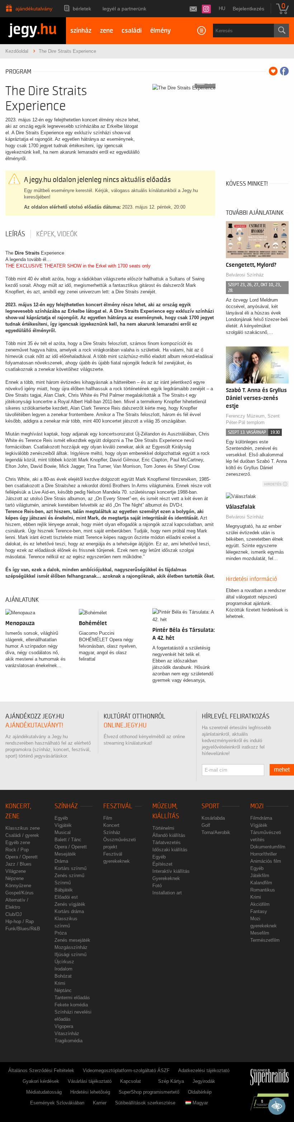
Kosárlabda (213, 818)
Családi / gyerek (22, 835)
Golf (205, 825)
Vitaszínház (66, 1033)
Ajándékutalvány (33, 8)
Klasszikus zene (22, 828)
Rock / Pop (17, 849)
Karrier (99, 1102)
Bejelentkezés (248, 8)
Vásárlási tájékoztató (90, 1081)
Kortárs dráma (69, 911)
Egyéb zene (17, 842)
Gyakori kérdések (41, 1081)
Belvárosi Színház (245, 517)
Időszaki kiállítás (170, 849)
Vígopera (63, 1026)
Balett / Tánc (67, 839)
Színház (66, 806)
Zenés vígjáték (69, 904)
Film (107, 818)
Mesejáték (65, 854)
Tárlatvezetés (166, 842)
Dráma (61, 861)
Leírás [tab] (15, 234)
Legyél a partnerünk (124, 8)
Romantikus (262, 890)
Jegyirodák (204, 1081)
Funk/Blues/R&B (22, 928)
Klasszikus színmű (65, 922)
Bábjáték (63, 890)
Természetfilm (265, 940)
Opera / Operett (21, 857)
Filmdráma (261, 818)
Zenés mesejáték (72, 940)
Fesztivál (117, 806)
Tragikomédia (68, 1040)
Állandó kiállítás (168, 835)
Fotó (157, 885)
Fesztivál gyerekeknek (116, 857)
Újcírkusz (64, 961)
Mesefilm (259, 933)
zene (106, 30)
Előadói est (66, 897)
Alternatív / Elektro (16, 903)
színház (80, 30)
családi (132, 30)
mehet (282, 770)
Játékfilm (259, 875)
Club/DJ (13, 914)
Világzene (15, 871)
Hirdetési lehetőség (90, 1092)
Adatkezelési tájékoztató (203, 1070)
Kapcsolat (130, 1081)
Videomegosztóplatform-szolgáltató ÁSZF (126, 1070)
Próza (60, 933)
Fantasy (258, 911)
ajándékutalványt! (34, 725)
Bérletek (82, 8)
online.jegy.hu (125, 725)
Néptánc (63, 990)
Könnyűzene (18, 885)
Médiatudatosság (44, 1092)
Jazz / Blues (18, 864)
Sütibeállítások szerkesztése (145, 1102)
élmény (160, 30)
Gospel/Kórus (19, 892)
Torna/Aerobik (215, 832)
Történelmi (163, 828)
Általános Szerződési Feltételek (41, 1070)
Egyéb (61, 818)
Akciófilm (260, 904)
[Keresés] (281, 30)
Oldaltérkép (200, 1092)
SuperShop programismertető (149, 1092)
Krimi (59, 983)
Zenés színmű (69, 875)
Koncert (111, 825)
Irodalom (63, 969)
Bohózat (63, 976)
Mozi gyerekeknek (263, 922)
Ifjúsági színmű (70, 954)
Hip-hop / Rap (19, 921)
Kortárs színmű (70, 868)
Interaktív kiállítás (171, 871)
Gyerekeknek (166, 878)
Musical (62, 832)
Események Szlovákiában (57, 1102)
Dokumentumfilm (267, 846)
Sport (210, 806)
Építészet (162, 864)
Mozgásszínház (70, 947)
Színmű (62, 882)
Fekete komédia (71, 1004)
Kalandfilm (261, 882)
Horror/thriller (263, 854)
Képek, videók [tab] (56, 234)
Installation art (167, 892)
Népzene (14, 878)
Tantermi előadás (72, 997)
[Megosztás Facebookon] (284, 71)
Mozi (257, 806)
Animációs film (265, 861)
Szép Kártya (171, 1081)
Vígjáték (63, 825)
